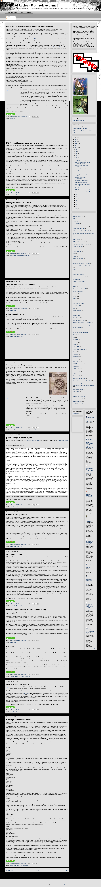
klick (25, 443)
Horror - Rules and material (79, 288)
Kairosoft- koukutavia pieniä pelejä (90, 631)
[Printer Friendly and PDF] (10, 114)
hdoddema (54, 884)
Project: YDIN (19, 546)
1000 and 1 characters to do (12, 40)
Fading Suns (76, 272)
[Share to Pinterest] (38, 117)
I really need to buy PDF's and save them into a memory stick (29, 27)
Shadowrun (75, 366)
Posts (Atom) (40, 875)
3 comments (23, 334)
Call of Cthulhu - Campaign (79, 241)
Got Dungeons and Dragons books (19, 365)
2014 (75, 139)
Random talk (12, 118)
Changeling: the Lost (78, 246)
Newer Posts (9, 870)
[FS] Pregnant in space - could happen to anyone (24, 143)
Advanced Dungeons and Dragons (17, 429)
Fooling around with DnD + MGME (19, 203)
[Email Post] (29, 116)
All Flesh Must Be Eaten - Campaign (81, 230)
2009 (75, 208)
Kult (74, 301)
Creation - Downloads (26, 12)
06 (76, 196)
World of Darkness (77, 401)
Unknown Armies (77, 375)
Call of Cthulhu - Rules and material (81, 244)
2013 (75, 141)
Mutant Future (76, 317)
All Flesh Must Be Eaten (78, 228)
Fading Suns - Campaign (15, 194)
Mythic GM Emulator (24, 255)
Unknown (13, 116)
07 (76, 194)
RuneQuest (75, 359)
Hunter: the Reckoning (14, 711)
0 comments (24, 116)
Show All (93, 648)
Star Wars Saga (76, 371)
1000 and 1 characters (78, 216)
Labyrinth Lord (76, 305)
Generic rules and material (79, 281)
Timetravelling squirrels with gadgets (20, 284)
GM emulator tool (44, 207)
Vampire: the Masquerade (79, 378)
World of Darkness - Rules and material (82, 403)
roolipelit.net (27, 693)
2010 (75, 147)
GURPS (74, 286)
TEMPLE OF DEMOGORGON (89, 468)
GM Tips (75, 284)
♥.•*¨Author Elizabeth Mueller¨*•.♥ (89, 494)
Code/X (74, 249)
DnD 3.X (26, 429)
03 (76, 202)
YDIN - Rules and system (79, 406)
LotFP (74, 308)
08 (76, 157)
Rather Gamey (89, 564)
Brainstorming (13, 310)
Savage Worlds (76, 361)
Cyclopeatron (89, 541)
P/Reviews (75, 339)
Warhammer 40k (77, 394)
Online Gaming (76, 334)
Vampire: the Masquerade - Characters (82, 380)
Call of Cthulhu (19, 336)
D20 (74, 253)
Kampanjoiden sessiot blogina (80, 128)
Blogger (64, 884)
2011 (75, 145)
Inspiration (75, 293)
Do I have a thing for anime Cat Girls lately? (89, 472)
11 (76, 151)
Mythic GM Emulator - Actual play (17, 506)
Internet (74, 296)
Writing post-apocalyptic (15, 554)
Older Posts (65, 870)
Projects (75, 351)
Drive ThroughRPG (57, 46)
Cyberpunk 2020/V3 (77, 251)
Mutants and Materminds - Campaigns (82, 325)
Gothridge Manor (88, 518)
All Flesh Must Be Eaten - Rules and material (83, 233)
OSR (74, 337)
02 (76, 204)
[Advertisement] (37, 130)
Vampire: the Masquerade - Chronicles (82, 383)
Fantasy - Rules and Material (79, 276)
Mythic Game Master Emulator (33, 440)
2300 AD (75, 218)
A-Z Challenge (76, 223)
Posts (8, 16)
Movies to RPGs (76, 315)
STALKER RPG (76, 368)
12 (76, 149)
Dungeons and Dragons (15, 255)
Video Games (76, 391)
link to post (48, 690)
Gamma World (76, 279)
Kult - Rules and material (78, 303)
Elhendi (74, 269)
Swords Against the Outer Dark (89, 578)
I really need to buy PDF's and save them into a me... (82, 159)
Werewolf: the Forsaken (78, 398)
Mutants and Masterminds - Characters (82, 322)
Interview (75, 298)
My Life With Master (77, 327)
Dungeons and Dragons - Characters (81, 263)
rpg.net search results (63, 440)
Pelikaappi (88, 628)
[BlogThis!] (34, 117)
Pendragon (75, 342)
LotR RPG (75, 313)
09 (76, 155)
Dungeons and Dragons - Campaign (81, 261)
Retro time (10, 646)
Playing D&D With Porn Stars (89, 441)
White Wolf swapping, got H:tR (18, 684)
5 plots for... (75, 221)
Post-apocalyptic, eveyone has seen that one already (26, 609)
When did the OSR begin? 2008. (89, 544)
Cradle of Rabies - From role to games (31, 5)
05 (76, 198)
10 (76, 153)
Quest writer (76, 354)
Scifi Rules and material (78, 363)
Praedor (75, 344)
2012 (75, 143)
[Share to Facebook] (37, 117)
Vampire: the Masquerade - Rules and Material (84, 385)
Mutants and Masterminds (79, 320)
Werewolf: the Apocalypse (79, 396)
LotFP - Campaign (77, 310)
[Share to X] (35, 117)
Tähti (74, 373)
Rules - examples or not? (15, 314)
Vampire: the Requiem (78, 389)
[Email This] (33, 117)
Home (37, 870)
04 (76, 200)
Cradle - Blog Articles (12, 12)
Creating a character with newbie (18, 720)
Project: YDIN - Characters (22, 865)
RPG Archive (37, 38)
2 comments (23, 640)
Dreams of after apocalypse (16, 515)
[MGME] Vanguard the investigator (19, 438)
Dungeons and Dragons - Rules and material (83, 265)
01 (76, 206)
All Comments (10, 19)
